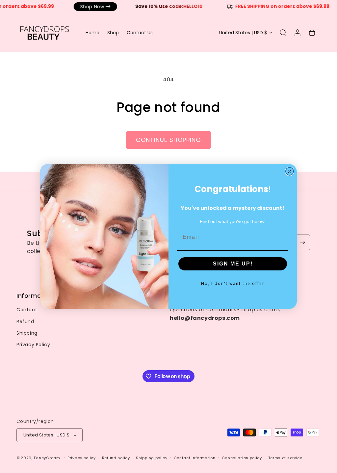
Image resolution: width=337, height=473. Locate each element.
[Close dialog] (290, 171)
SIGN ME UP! (233, 263)
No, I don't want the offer (233, 283)
